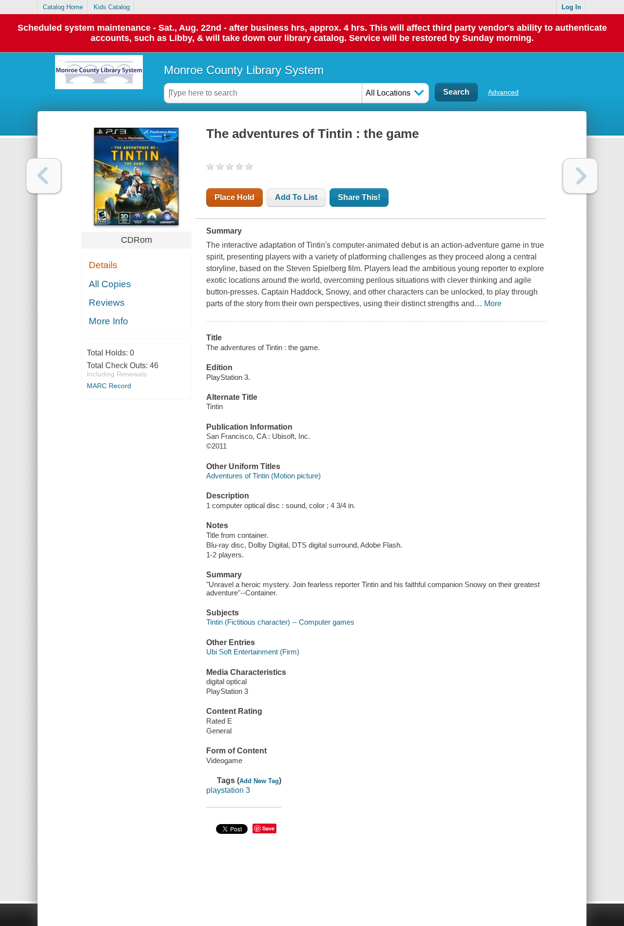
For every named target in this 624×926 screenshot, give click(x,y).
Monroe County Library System (244, 70)
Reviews (107, 302)
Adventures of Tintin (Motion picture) (263, 476)
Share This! (359, 197)
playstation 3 (228, 790)
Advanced (503, 92)
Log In (571, 7)
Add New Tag (259, 781)
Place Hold (234, 197)
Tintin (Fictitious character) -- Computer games (280, 622)
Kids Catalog (112, 7)
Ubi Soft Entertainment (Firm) (252, 652)
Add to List (296, 197)
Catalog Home (63, 7)
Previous (43, 176)
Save (268, 828)
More (493, 303)
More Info (108, 321)
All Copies (110, 284)
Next (580, 176)
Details (103, 265)
